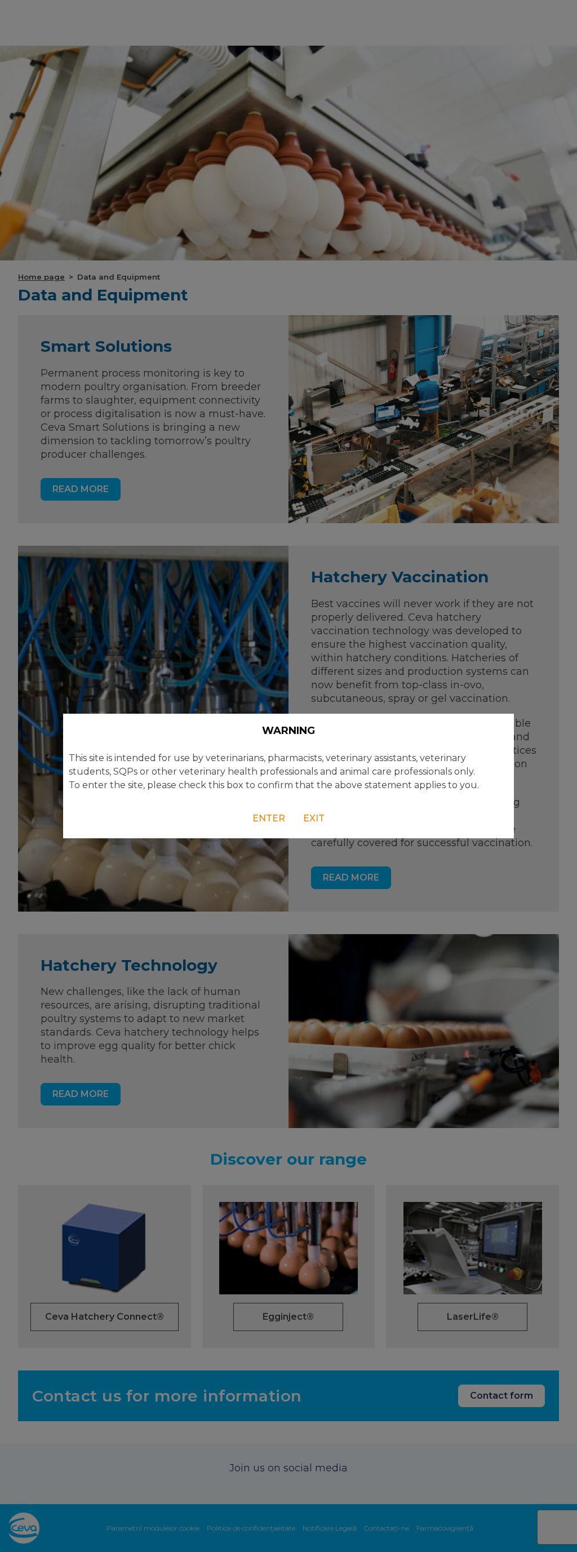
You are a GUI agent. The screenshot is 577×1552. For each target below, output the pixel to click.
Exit (314, 818)
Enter (268, 818)
